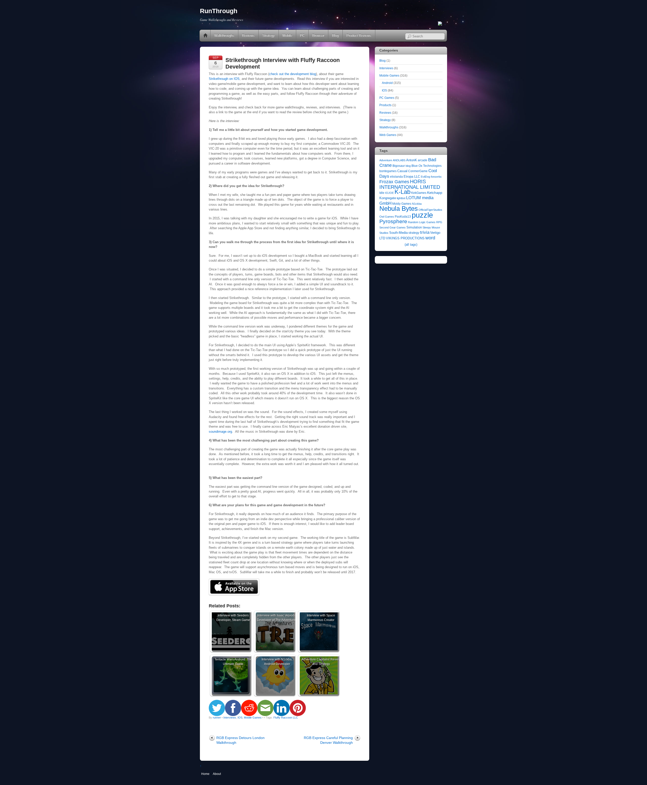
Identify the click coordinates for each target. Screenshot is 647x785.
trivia (424, 232)
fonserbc (436, 176)
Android (387, 82)
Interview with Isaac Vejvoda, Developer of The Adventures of (277, 620)
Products (385, 105)
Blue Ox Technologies (426, 166)
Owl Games (386, 216)
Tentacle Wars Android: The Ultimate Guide (233, 661)
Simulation (414, 227)
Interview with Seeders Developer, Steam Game (233, 617)
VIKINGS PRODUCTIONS (405, 238)
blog (408, 165)
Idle (381, 193)
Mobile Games (253, 717)
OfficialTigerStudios (430, 209)
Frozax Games (394, 181)
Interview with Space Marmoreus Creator (321, 617)
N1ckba (417, 203)
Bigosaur (398, 166)
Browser (318, 35)
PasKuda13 (403, 216)
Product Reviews (358, 35)
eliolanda (396, 176)
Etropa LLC (412, 176)
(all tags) (411, 244)
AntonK (411, 160)
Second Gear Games (392, 227)
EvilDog (425, 176)
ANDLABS (399, 160)
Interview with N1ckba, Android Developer (277, 661)
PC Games (386, 97)
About (217, 773)
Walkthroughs (224, 35)
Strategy (268, 35)
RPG (439, 222)
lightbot (401, 198)
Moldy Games (401, 203)
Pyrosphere (393, 221)
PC (302, 35)
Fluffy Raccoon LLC (285, 717)
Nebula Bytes (398, 208)
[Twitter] (440, 24)
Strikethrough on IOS (224, 79)
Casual (402, 171)
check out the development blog (292, 74)
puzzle (422, 215)
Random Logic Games (421, 222)
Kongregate (387, 198)
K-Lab (402, 192)
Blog (335, 35)
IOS (240, 717)
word (430, 237)
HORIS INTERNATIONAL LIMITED (409, 184)
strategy (413, 233)
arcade (422, 160)
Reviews (248, 35)
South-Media (398, 233)
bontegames (388, 171)
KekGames (418, 193)
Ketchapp (434, 193)
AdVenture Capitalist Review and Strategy (321, 661)
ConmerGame (418, 171)
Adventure (385, 160)
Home (205, 35)
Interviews (229, 717)
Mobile (287, 35)
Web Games (387, 134)
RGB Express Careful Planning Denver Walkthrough (328, 740)
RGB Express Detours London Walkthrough (240, 740)
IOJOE (389, 192)
